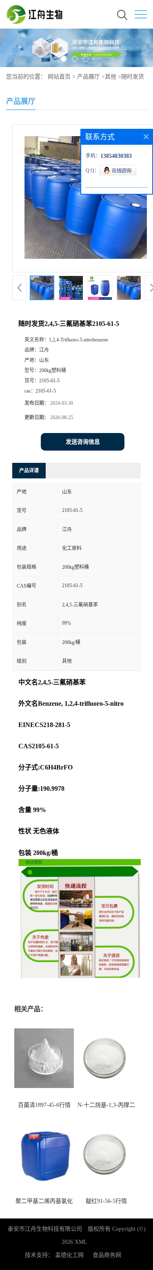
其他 (110, 77)
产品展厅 (88, 77)
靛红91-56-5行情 (106, 1201)
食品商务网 (107, 1255)
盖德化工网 (69, 1255)
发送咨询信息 (83, 442)
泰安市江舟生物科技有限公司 (45, 1229)
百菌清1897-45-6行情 (44, 1105)
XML (81, 1242)
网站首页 (59, 77)
